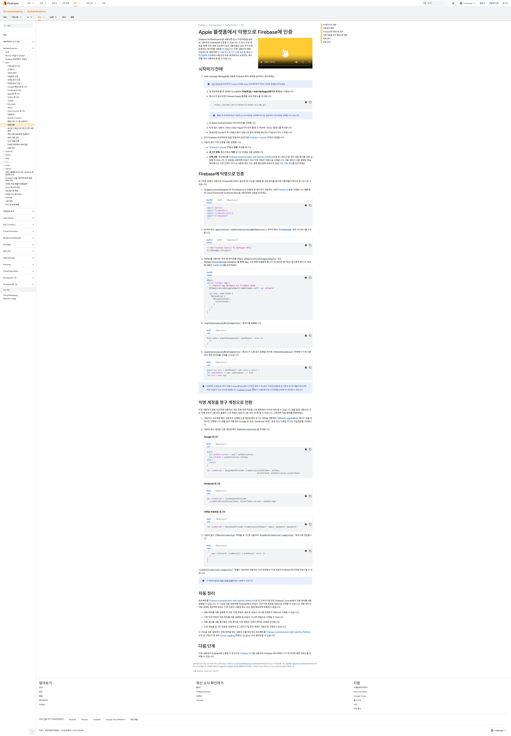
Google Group (360, 696)
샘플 (72, 17)
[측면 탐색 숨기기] (32, 731)
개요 (5, 17)
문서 (75, 3)
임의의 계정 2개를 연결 (223, 580)
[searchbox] (18, 26)
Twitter (199, 696)
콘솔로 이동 (493, 3)
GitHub (42, 704)
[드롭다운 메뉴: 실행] (46, 3)
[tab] (209, 200)
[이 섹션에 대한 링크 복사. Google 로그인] (220, 437)
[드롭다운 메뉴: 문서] (80, 3)
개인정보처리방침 (52, 730)
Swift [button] (219, 200)
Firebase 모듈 (284, 189)
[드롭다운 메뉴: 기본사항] (21, 17)
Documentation (13, 11)
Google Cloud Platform (115, 719)
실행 (41, 3)
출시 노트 (357, 700)
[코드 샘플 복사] (310, 102)
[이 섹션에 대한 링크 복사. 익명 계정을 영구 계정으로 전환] (255, 403)
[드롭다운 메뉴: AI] (32, 17)
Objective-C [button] (232, 200)
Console (257, 137)
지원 (103, 3)
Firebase (202, 25)
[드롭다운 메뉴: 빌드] (34, 3)
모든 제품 (134, 719)
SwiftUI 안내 (218, 265)
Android (72, 719)
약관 (40, 730)
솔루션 (54, 3)
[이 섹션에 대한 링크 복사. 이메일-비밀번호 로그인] (228, 512)
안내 (40, 687)
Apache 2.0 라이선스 (300, 664)
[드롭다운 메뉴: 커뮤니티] (96, 3)
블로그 (482, 3)
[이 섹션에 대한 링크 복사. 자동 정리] (217, 593)
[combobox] (435, 3)
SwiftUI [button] (209, 200)
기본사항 (14, 17)
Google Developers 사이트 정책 (230, 666)
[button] (16, 41)
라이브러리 (43, 700)
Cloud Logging (227, 635)
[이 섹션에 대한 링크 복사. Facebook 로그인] (223, 483)
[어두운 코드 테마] (306, 102)
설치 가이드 (216, 84)
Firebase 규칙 (246, 653)
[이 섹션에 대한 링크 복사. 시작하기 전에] (225, 69)
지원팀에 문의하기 (361, 687)
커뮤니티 (89, 3)
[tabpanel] (258, 214)
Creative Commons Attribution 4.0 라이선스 (243, 664)
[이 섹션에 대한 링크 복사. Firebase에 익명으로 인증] (246, 174)
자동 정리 (288, 163)
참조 (64, 17)
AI (28, 17)
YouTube (199, 700)
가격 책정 (65, 3)
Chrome (84, 719)
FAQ (355, 704)
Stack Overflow (360, 692)
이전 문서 (357, 709)
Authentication (36, 11)
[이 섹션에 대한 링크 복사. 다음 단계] (217, 646)
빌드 (29, 3)
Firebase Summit (203, 692)
